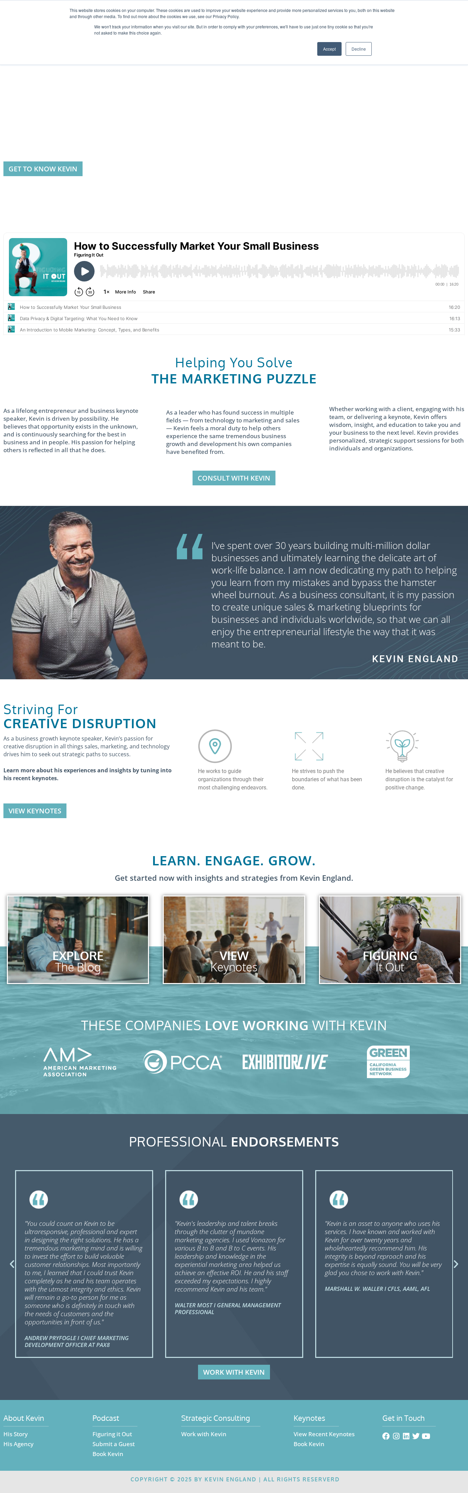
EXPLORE (77, 955)
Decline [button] (359, 49)
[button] (12, 1264)
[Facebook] (386, 1436)
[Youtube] (426, 1436)
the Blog (78, 966)
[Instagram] (396, 1436)
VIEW (234, 955)
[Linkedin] (406, 1436)
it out (389, 966)
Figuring (390, 955)
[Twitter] (416, 1436)
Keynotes (234, 966)
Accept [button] (329, 49)
